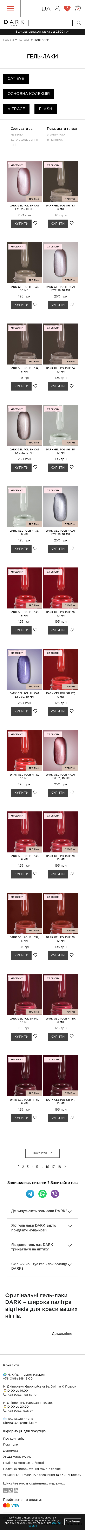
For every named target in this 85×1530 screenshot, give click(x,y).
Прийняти (72, 1521)
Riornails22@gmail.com (20, 1423)
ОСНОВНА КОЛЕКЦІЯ (29, 94)
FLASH (45, 109)
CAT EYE (16, 78)
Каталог (24, 40)
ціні (13, 145)
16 (47, 1167)
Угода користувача (17, 1457)
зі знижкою (56, 134)
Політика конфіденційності (23, 1463)
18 (59, 1167)
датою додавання (24, 139)
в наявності (56, 139)
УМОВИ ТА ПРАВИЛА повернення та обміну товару (42, 1475)
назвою (17, 134)
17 (53, 1167)
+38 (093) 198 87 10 (22, 1395)
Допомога (10, 1451)
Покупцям (10, 1444)
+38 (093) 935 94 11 (22, 1411)
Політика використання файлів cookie (32, 1469)
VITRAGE (16, 109)
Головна (8, 40)
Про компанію (14, 1439)
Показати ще (42, 1153)
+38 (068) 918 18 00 (18, 1378)
